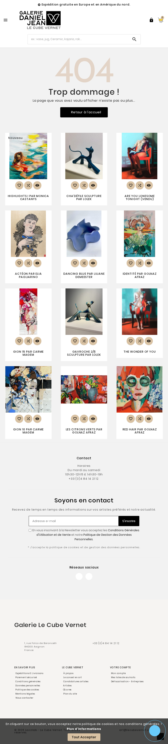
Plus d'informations (84, 729)
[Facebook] (79, 576)
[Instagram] (88, 576)
